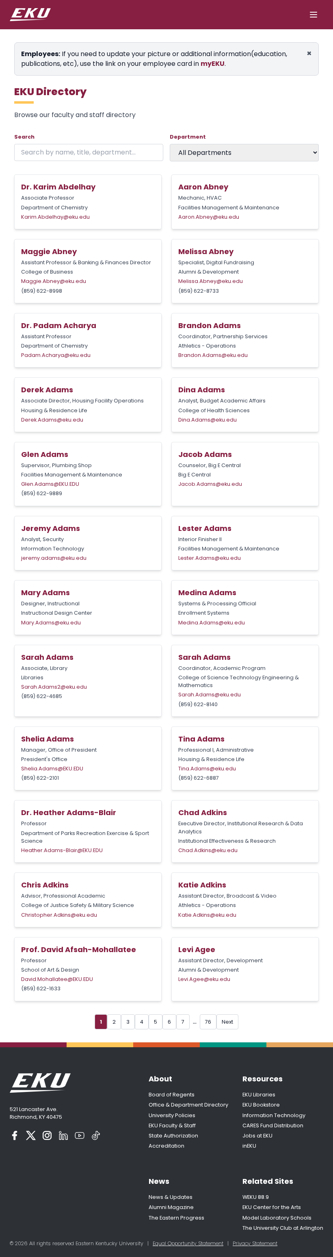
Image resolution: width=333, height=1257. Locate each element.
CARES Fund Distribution (272, 1125)
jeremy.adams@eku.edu (53, 558)
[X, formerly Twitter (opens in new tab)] (31, 1135)
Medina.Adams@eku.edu (211, 622)
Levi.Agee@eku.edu (204, 979)
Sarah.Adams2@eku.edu (54, 686)
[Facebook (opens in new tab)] (14, 1135)
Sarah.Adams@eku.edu (209, 694)
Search (24, 136)
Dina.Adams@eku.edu (207, 419)
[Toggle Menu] (313, 14)
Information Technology (273, 1115)
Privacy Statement (255, 1243)
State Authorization (173, 1135)
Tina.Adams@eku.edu (207, 768)
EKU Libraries (258, 1094)
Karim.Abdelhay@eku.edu (55, 216)
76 (208, 1021)
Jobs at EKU (257, 1135)
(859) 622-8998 (41, 290)
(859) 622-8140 (198, 704)
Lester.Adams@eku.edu (209, 558)
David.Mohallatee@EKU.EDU (57, 979)
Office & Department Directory (188, 1104)
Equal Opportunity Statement (188, 1243)
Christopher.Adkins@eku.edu (59, 914)
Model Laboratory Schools (276, 1217)
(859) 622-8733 (198, 290)
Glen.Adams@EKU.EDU (50, 484)
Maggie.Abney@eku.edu (53, 281)
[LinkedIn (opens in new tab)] (63, 1135)
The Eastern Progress (176, 1217)
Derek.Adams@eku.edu (52, 419)
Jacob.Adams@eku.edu (210, 484)
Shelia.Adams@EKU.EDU (52, 768)
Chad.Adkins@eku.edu (208, 850)
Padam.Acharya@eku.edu (56, 355)
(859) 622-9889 (41, 493)
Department (188, 136)
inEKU (249, 1145)
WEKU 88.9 (255, 1197)
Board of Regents (172, 1094)
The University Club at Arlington (282, 1227)
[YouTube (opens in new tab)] (79, 1135)
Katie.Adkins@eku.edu (207, 914)
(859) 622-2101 (40, 777)
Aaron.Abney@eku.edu (208, 216)
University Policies (172, 1115)
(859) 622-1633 (41, 988)
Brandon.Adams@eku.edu (213, 355)
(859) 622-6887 (198, 777)
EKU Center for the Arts (271, 1207)
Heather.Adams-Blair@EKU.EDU (62, 850)
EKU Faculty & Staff (172, 1125)
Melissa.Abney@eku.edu (210, 281)
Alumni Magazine (171, 1207)
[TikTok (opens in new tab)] (96, 1135)
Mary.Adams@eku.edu (51, 622)
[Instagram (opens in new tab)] (47, 1135)
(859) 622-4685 (41, 696)
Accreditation (166, 1145)
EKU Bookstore (261, 1104)
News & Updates (170, 1197)
